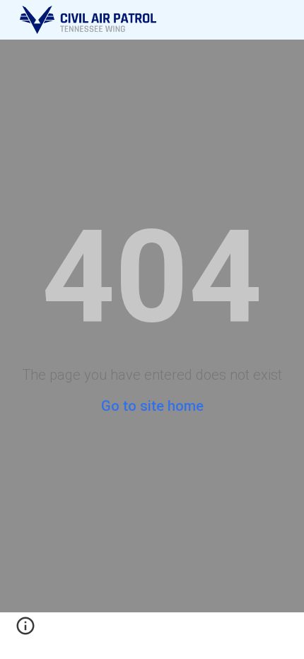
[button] (25, 631)
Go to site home (152, 405)
